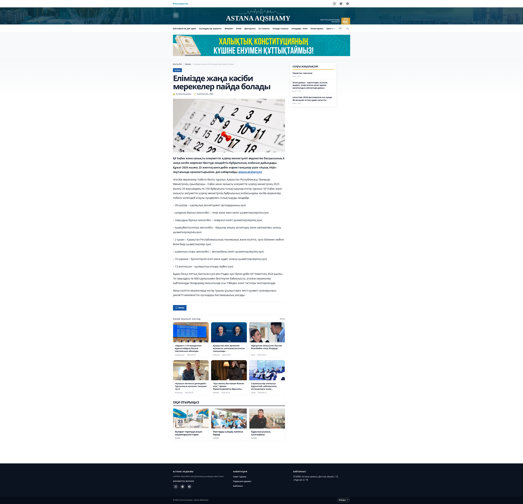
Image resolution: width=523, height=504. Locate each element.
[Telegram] (341, 3)
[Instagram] (334, 3)
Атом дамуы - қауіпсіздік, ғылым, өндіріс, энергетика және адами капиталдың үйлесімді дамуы (310, 85)
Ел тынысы (264, 28)
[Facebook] (347, 3)
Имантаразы (317, 28)
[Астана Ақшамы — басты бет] (261, 15)
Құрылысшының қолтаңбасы (260, 433)
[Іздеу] (347, 28)
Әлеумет (229, 28)
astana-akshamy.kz (250, 172)
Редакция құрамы (242, 481)
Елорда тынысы (281, 28)
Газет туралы (239, 476)
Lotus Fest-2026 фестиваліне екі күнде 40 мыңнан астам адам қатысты (312, 98)
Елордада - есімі (300, 28)
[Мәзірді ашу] (176, 15)
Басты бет (177, 64)
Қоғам (188, 64)
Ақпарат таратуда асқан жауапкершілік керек (188, 433)
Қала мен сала (333, 28)
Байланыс (238, 486)
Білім (238, 28)
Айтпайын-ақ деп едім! (184, 28)
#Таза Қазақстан (180, 3)
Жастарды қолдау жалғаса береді (228, 433)
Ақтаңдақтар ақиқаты (210, 28)
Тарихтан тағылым (302, 73)
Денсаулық (250, 28)
